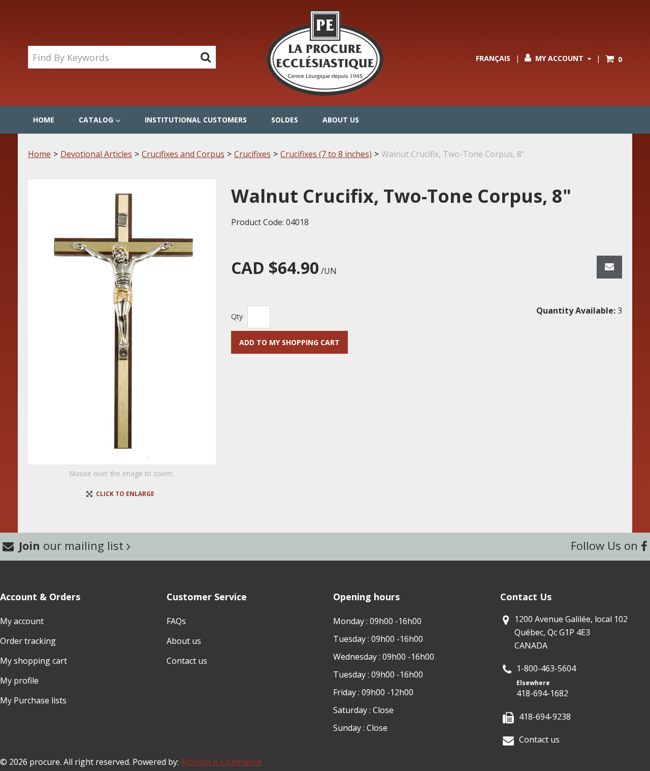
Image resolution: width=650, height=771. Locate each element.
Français (493, 58)
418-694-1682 (542, 693)
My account (22, 621)
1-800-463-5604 (546, 668)
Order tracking (28, 640)
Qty (237, 316)
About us (340, 120)
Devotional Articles (96, 154)
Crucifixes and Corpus (183, 154)
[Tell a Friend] (609, 267)
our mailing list (72, 545)
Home (43, 120)
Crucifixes (252, 154)
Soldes (284, 120)
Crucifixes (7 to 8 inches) (326, 154)
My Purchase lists (33, 700)
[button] (613, 59)
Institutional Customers (196, 120)
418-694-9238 (545, 716)
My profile (19, 680)
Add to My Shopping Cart (289, 342)
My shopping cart (33, 660)
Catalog (96, 120)
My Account (559, 58)
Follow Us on (606, 545)
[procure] (325, 53)
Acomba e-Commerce (221, 761)
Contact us (187, 660)
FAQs (176, 621)
